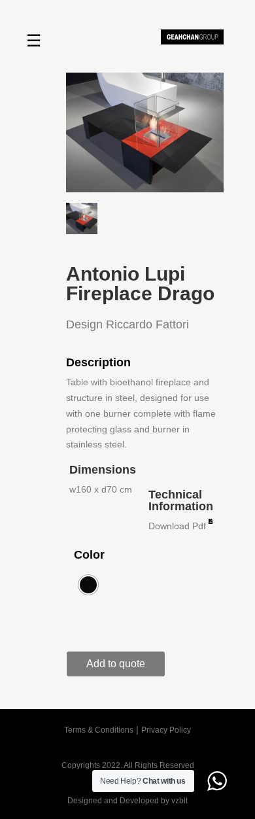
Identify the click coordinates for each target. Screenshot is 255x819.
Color (89, 554)
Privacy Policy (166, 730)
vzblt (179, 800)
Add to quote (115, 663)
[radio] (88, 585)
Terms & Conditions (98, 730)
